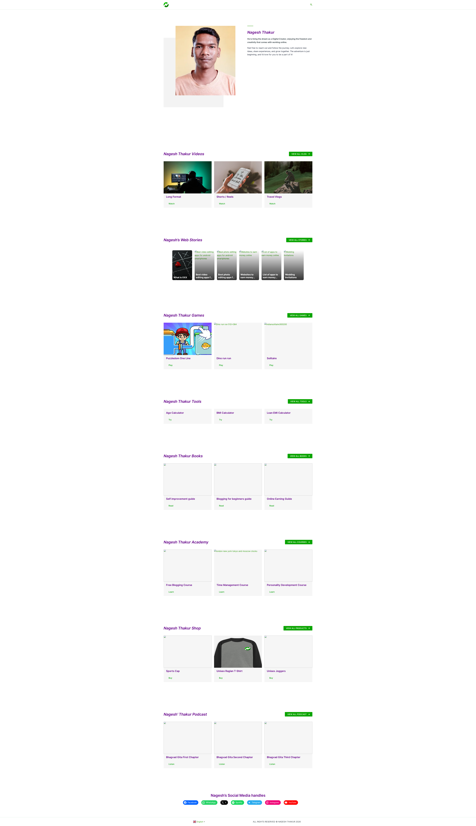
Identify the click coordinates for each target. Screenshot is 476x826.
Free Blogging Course (179, 585)
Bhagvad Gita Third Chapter (283, 757)
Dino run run (224, 358)
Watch (172, 203)
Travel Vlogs (274, 196)
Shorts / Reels (225, 196)
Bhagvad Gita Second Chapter (235, 757)
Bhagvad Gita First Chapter (182, 757)
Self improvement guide (180, 498)
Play (171, 365)
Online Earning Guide (279, 498)
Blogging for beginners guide (234, 498)
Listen (171, 764)
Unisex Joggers (276, 671)
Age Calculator (175, 412)
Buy (170, 678)
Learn (171, 592)
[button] (311, 4)
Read (171, 505)
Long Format (173, 196)
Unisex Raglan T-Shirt (229, 671)
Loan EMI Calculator (279, 412)
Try (170, 419)
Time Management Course (232, 585)
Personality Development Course (286, 585)
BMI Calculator (225, 412)
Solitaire (272, 358)
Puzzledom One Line (178, 358)
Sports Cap (173, 671)
